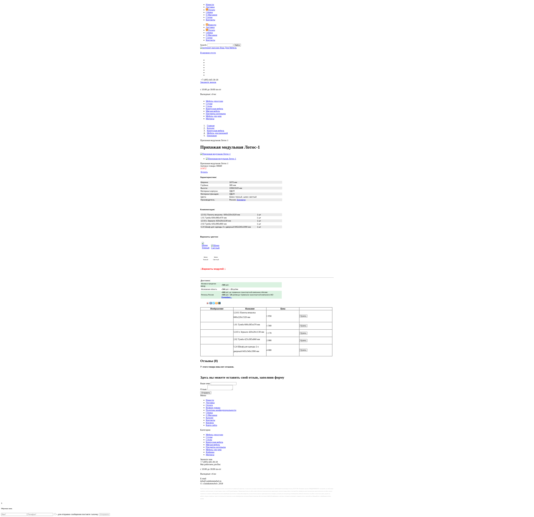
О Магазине (211, 15)
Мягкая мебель (213, 444)
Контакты (210, 20)
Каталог (209, 417)
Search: (203, 45)
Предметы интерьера (216, 447)
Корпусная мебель (214, 442)
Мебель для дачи (214, 449)
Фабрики (210, 452)
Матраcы (210, 454)
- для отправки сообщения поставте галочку (77, 514)
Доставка (210, 7)
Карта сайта (211, 425)
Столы (209, 439)
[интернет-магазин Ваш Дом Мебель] (218, 48)
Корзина (210, 422)
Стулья (209, 437)
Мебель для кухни (214, 434)
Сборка (209, 12)
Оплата (211, 10)
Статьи (209, 17)
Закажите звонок (208, 82)
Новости (210, 4)
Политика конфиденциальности (221, 410)
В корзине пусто (208, 53)
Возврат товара (213, 407)
